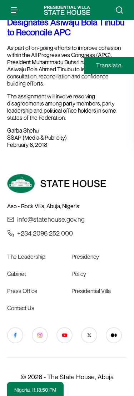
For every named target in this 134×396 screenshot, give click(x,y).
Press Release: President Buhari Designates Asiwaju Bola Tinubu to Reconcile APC (66, 22)
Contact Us (20, 308)
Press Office (22, 290)
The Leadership (26, 256)
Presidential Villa (91, 290)
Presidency (85, 256)
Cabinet (16, 273)
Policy (78, 273)
